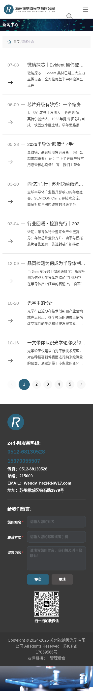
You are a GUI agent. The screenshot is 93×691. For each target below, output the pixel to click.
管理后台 (58, 658)
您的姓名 (14, 522)
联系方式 (14, 537)
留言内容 (14, 553)
